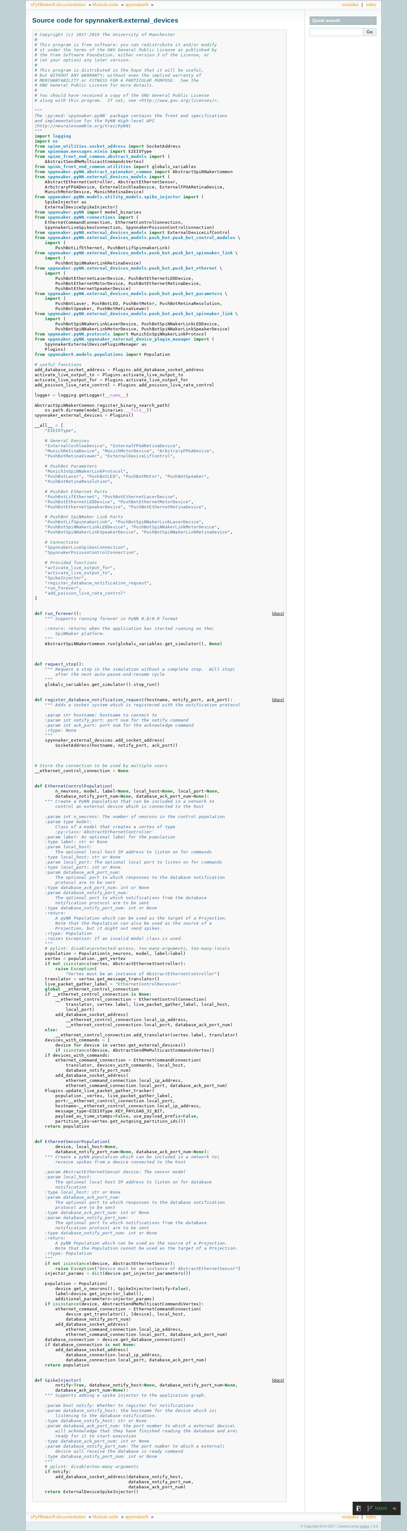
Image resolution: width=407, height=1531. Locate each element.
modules (350, 4)
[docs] (278, 613)
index (371, 4)
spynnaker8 (136, 4)
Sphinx (364, 1526)
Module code (105, 4)
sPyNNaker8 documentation (58, 4)
